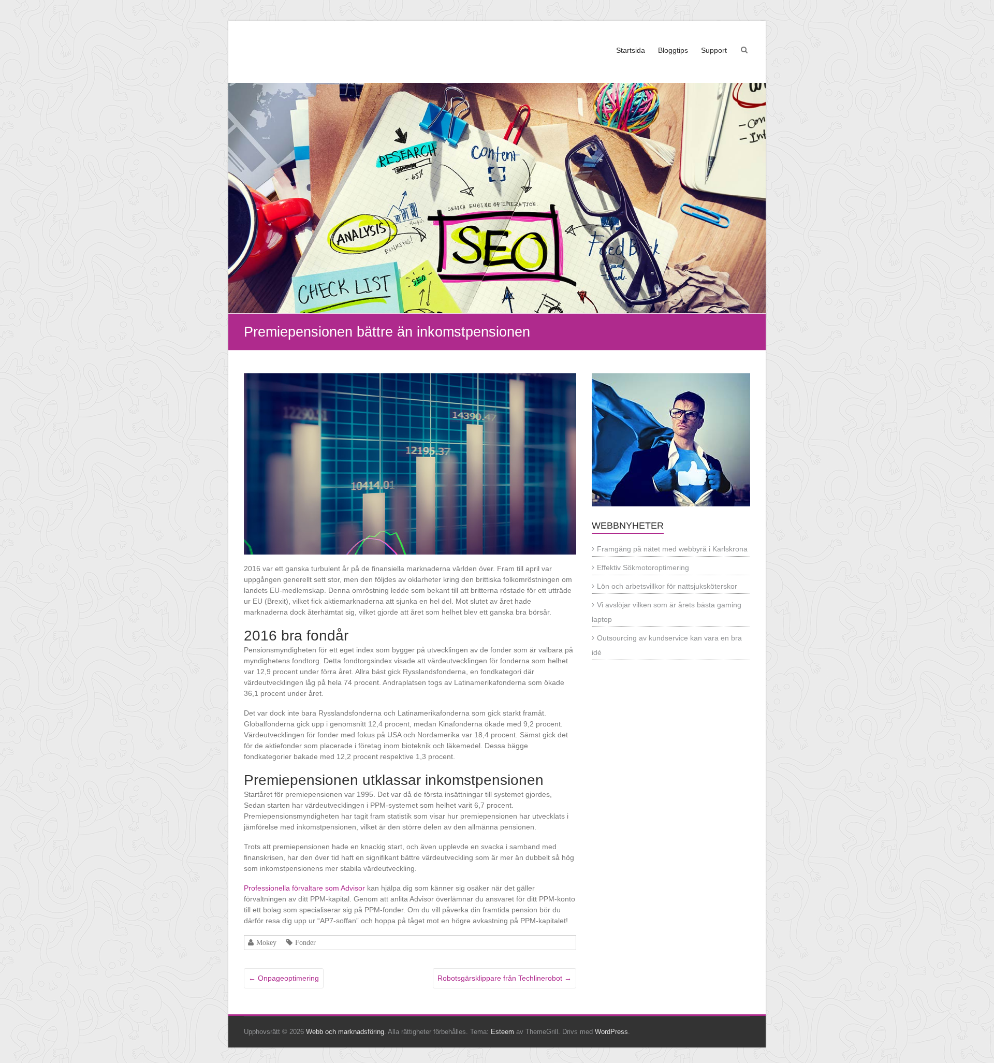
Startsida (630, 50)
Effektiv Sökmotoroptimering (643, 567)
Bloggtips (673, 50)
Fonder (305, 942)
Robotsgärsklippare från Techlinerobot (504, 978)
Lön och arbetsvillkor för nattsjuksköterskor (667, 586)
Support (714, 50)
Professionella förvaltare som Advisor (304, 888)
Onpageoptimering (283, 978)
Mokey (266, 942)
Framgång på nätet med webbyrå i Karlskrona (672, 549)
